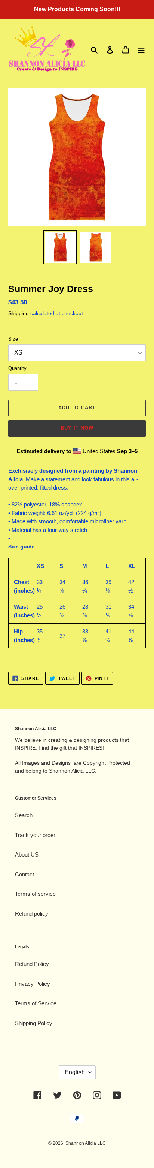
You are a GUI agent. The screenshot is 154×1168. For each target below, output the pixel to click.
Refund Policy (32, 964)
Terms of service (35, 894)
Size (13, 339)
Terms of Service (35, 1003)
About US (26, 854)
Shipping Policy (33, 1023)
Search (24, 815)
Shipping (18, 313)
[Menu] (141, 50)
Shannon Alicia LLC (85, 1143)
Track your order (35, 835)
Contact (24, 874)
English (75, 1072)
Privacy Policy (32, 984)
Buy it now (77, 428)
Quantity (17, 368)
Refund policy (31, 913)
